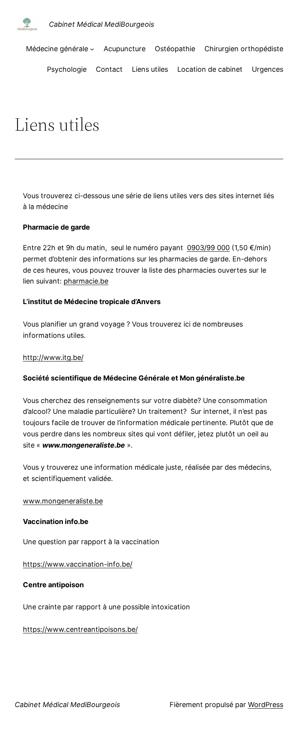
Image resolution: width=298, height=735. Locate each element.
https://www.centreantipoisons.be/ (80, 629)
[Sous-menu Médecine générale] (92, 49)
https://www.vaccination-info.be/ (77, 564)
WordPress (265, 704)
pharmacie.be (86, 281)
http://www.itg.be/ (53, 357)
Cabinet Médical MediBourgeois (101, 24)
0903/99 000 (208, 248)
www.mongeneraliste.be (63, 501)
